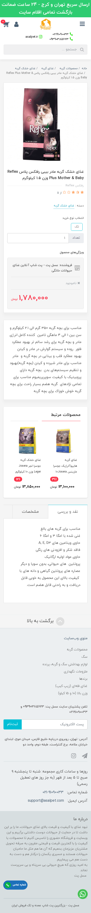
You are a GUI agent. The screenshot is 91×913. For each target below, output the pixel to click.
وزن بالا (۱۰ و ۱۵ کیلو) (73, 693)
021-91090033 (52, 792)
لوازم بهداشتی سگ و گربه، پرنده (65, 664)
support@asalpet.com (46, 800)
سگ (84, 657)
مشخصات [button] (30, 512)
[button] (9, 24)
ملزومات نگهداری (76, 671)
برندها (83, 679)
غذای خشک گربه (64, 206)
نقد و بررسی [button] (68, 512)
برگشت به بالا (41, 621)
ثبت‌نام (12, 724)
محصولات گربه (77, 649)
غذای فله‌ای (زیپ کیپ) (71, 686)
